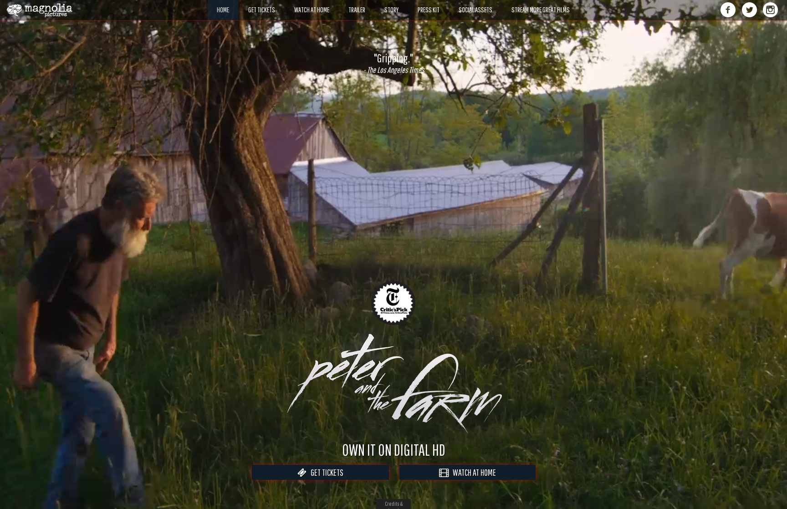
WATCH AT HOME (472, 472)
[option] (393, 63)
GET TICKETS (325, 472)
